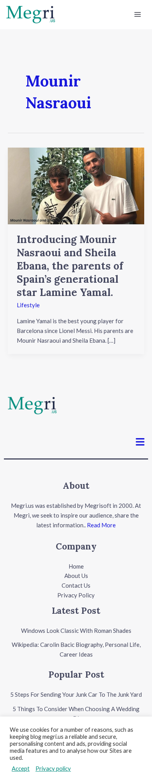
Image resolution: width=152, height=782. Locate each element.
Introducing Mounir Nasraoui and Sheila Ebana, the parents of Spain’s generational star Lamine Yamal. (70, 265)
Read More (101, 524)
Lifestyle (28, 304)
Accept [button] (21, 768)
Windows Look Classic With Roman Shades (76, 630)
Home (76, 566)
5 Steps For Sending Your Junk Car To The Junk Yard (76, 694)
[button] (140, 442)
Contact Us (76, 585)
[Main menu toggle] (137, 14)
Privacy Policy (76, 595)
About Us (76, 575)
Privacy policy (53, 768)
